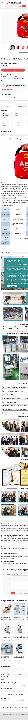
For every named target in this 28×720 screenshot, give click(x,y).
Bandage (4, 691)
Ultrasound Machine (18, 672)
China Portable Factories (7, 700)
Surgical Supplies (12, 691)
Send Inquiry (13, 70)
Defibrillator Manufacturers (20, 704)
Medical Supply (16, 9)
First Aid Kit (22, 9)
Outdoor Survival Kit (19, 694)
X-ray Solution (4, 672)
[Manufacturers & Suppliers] (14, 2)
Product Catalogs (20, 669)
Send (13, 593)
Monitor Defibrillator (23, 707)
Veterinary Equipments (18, 674)
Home (2, 9)
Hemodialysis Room (5, 676)
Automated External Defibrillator (9, 707)
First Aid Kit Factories (6, 704)
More (2, 709)
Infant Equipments (5, 674)
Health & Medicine (8, 9)
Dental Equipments (18, 676)
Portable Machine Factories (21, 700)
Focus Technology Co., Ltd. (17, 714)
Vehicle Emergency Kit (7, 694)
